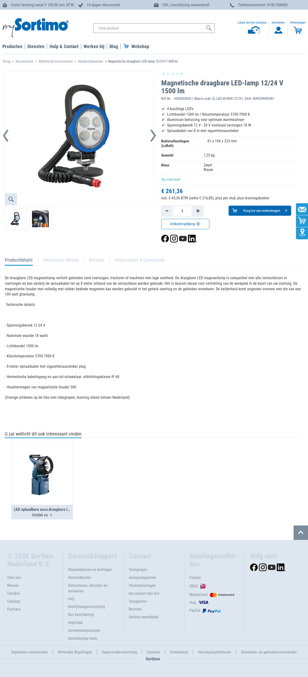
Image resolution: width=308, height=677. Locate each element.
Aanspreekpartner (142, 577)
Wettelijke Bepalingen (75, 652)
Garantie (153, 652)
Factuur (195, 577)
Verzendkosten (79, 577)
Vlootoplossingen (142, 585)
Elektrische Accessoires (56, 61)
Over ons (14, 577)
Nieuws (13, 585)
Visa (192, 602)
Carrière (13, 593)
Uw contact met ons (144, 593)
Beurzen (135, 609)
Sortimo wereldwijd (143, 617)
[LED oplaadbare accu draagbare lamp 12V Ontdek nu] (42, 462)
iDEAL (194, 586)
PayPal (194, 610)
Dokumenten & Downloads (140, 260)
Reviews (96, 260)
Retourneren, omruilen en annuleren (88, 588)
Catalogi (13, 601)
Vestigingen (138, 569)
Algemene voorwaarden (29, 652)
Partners (13, 609)
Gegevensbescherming (119, 652)
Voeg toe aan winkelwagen (261, 211)
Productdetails (19, 261)
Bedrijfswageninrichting (86, 606)
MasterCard (198, 594)
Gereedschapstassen (84, 630)
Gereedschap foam (82, 638)
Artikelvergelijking (183, 224)
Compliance (179, 652)
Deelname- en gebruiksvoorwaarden (269, 652)
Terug (6, 61)
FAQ (71, 599)
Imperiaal (75, 622)
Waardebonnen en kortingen (90, 569)
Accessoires (24, 61)
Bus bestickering (81, 614)
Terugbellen (138, 601)
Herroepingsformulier (214, 652)
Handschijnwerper (90, 61)
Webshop (140, 46)
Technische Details (61, 260)
